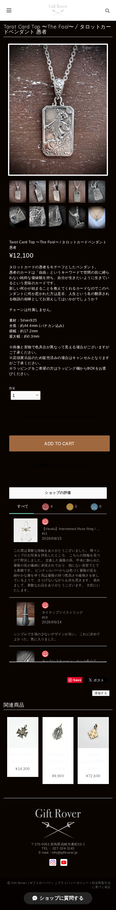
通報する (101, 693)
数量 (12, 388)
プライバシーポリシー (73, 883)
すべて (22, 506)
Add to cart (59, 443)
